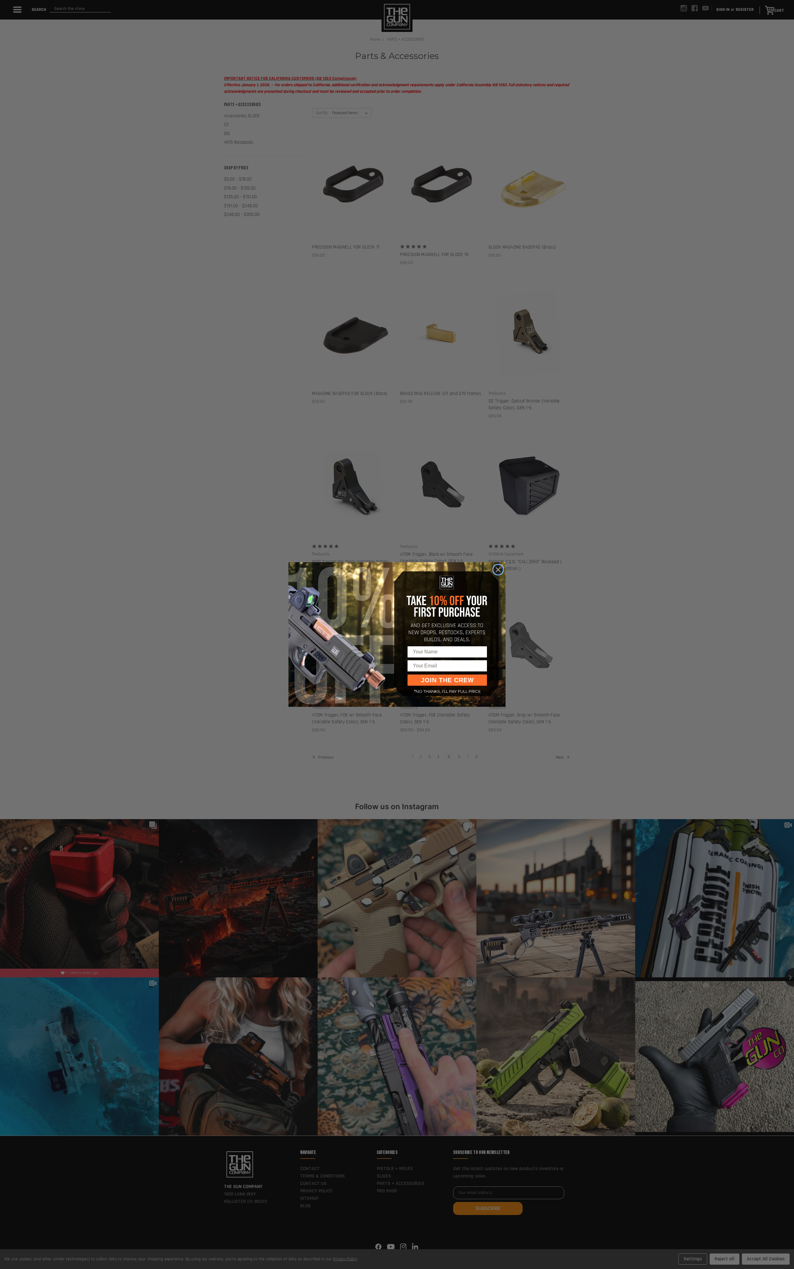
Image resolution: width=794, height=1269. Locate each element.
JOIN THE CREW (447, 680)
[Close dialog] (498, 570)
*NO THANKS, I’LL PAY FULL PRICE (447, 691)
